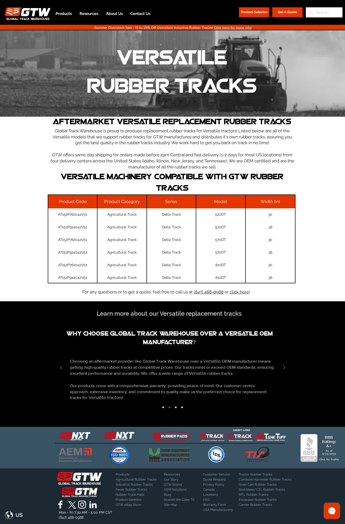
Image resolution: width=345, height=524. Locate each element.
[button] (14, 515)
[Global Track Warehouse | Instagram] (82, 504)
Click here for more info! (233, 28)
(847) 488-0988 (209, 291)
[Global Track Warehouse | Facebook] (60, 504)
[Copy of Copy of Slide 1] (176, 407)
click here (239, 291)
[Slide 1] (163, 407)
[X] (71, 504)
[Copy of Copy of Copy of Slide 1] (182, 407)
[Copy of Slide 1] (169, 407)
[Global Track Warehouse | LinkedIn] (93, 504)
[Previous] (61, 368)
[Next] (284, 368)
